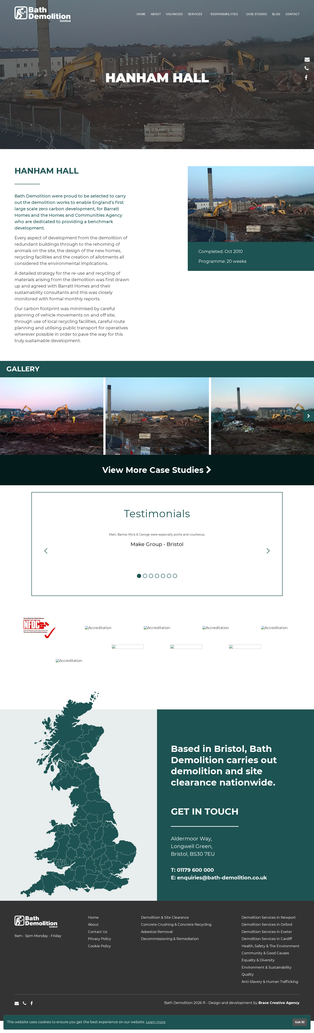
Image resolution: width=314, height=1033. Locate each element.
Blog (276, 14)
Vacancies (174, 14)
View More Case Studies (154, 470)
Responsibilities (224, 14)
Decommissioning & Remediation (170, 939)
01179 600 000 (195, 870)
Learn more (156, 1022)
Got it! (299, 1022)
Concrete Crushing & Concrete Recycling (176, 925)
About (156, 14)
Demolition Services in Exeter (267, 932)
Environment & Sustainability (267, 967)
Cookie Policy (99, 946)
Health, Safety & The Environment (270, 946)
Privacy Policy (99, 939)
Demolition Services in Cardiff (267, 939)
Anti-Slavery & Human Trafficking (270, 982)
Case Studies (256, 14)
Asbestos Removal (157, 932)
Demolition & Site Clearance (165, 917)
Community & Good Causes (265, 953)
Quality (248, 974)
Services (195, 14)
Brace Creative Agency (278, 1003)
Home (141, 14)
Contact (293, 14)
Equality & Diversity (258, 960)
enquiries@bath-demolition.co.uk (222, 878)
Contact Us (97, 932)
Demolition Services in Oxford (267, 925)
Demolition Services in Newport (269, 917)
